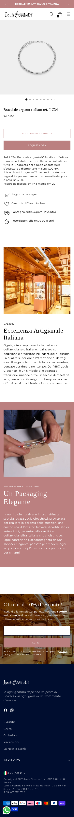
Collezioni (11, 735)
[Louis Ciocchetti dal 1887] (18, 14)
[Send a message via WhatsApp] (6, 810)
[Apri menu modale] (68, 14)
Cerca (8, 729)
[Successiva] (68, 4)
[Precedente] (6, 4)
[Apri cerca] (51, 14)
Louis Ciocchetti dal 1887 (38, 779)
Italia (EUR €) (15, 773)
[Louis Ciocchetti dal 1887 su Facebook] (6, 710)
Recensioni (11, 742)
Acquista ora (37, 145)
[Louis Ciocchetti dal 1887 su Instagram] (12, 710)
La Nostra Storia (15, 748)
